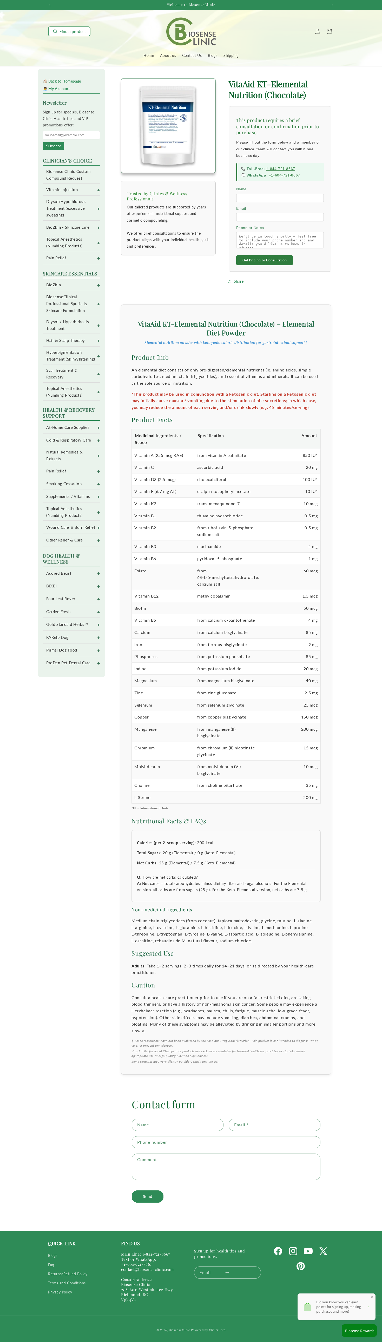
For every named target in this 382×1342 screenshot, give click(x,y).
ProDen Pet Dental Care (68, 663)
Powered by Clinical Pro (208, 1330)
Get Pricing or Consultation (264, 260)
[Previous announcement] (50, 5)
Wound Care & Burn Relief (70, 527)
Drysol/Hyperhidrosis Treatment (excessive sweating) (66, 208)
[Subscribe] (227, 1272)
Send (147, 1196)
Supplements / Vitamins (68, 496)
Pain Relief (56, 258)
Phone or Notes (250, 228)
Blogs (52, 1255)
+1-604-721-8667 (284, 175)
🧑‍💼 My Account (56, 88)
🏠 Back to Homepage (62, 81)
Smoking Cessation (64, 484)
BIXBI (51, 586)
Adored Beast (58, 573)
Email (241, 208)
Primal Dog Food (61, 650)
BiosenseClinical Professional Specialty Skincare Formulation (66, 304)
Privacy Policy (60, 1292)
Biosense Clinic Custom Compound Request (68, 174)
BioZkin (53, 285)
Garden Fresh (58, 611)
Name (241, 189)
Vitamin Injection (62, 189)
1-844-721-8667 (280, 169)
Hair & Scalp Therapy (65, 340)
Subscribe (53, 146)
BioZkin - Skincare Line (68, 227)
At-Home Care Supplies (68, 427)
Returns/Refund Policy (68, 1274)
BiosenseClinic (179, 1330)
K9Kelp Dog (57, 637)
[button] (69, 31)
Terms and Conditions (67, 1283)
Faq (51, 1265)
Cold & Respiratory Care (68, 440)
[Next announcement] (332, 5)
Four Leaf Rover (60, 599)
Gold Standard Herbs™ (67, 624)
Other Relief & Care (64, 540)
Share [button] (239, 281)
